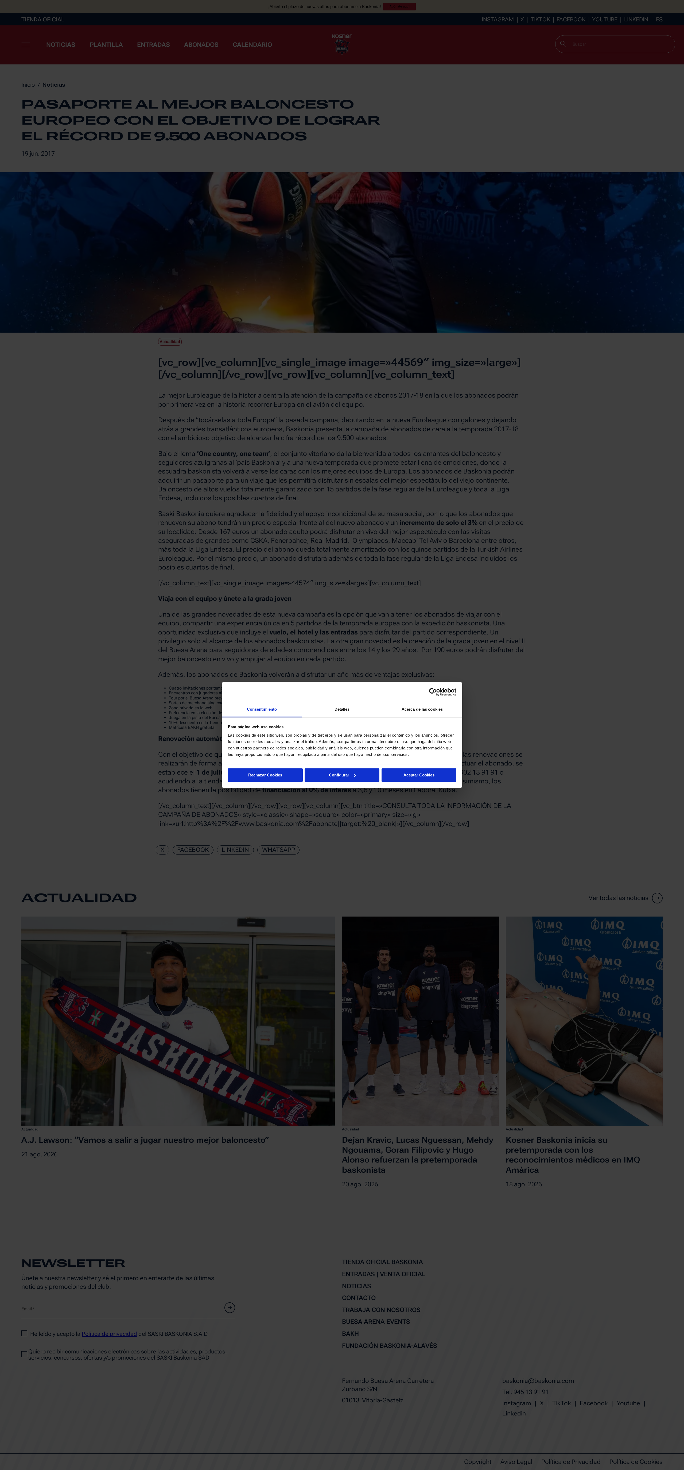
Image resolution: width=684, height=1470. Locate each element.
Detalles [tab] (342, 709)
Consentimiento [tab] (262, 709)
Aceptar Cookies (418, 775)
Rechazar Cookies (265, 775)
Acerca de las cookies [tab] (422, 709)
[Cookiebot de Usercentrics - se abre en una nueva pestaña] (433, 692)
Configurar (339, 775)
